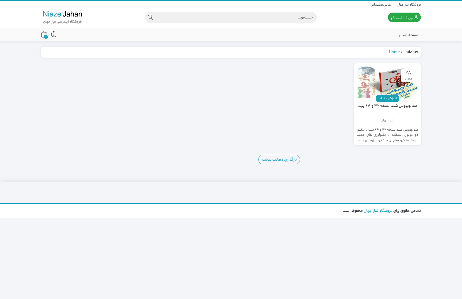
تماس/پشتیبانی (381, 4)
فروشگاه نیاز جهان (409, 4)
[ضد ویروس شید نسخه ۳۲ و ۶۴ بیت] (387, 82)
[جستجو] (150, 17)
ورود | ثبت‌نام (402, 17)
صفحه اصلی (408, 35)
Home (394, 52)
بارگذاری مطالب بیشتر (279, 159)
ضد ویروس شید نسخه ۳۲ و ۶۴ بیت (387, 105)
